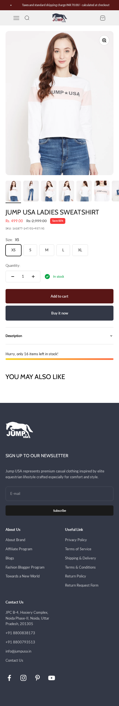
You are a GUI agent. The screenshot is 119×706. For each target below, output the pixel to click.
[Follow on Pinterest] (37, 678)
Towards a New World (23, 576)
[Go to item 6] (102, 192)
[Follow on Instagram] (23, 678)
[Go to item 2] (31, 192)
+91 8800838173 (20, 633)
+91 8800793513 (20, 642)
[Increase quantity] (33, 276)
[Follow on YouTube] (51, 678)
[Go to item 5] (84, 192)
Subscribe (59, 510)
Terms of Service (78, 549)
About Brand (15, 540)
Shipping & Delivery (80, 558)
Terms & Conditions (80, 567)
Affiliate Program (19, 549)
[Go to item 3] (48, 192)
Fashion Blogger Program (25, 567)
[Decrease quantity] (13, 276)
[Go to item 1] (13, 192)
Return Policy (75, 576)
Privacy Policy (76, 540)
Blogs (10, 558)
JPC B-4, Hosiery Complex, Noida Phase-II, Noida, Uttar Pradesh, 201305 (27, 618)
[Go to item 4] (66, 192)
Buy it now (59, 313)
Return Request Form (82, 585)
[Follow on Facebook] (9, 678)
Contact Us (14, 660)
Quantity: (13, 265)
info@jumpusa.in (18, 651)
